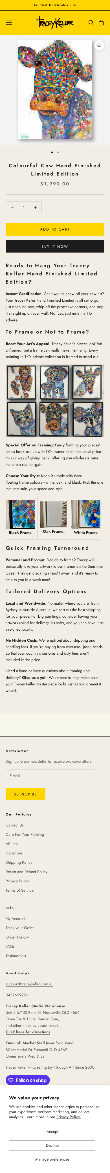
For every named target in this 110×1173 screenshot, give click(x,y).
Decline (52, 1145)
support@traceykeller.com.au (29, 984)
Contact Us (15, 825)
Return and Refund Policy (26, 871)
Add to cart (55, 229)
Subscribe (25, 794)
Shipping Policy (19, 862)
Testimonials (16, 956)
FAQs (10, 946)
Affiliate (12, 844)
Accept (52, 1131)
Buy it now (54, 246)
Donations (14, 853)
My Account (15, 918)
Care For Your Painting (25, 834)
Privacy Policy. (68, 1117)
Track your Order (20, 928)
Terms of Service (20, 890)
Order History (17, 937)
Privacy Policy (17, 881)
